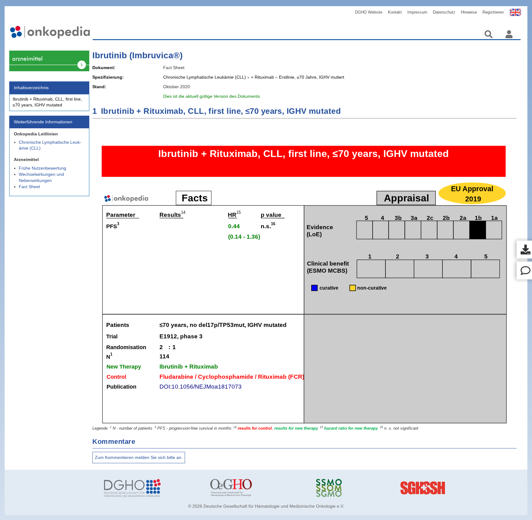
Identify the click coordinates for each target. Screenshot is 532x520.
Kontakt (395, 12)
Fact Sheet (29, 186)
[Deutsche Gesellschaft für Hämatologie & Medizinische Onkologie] (152, 488)
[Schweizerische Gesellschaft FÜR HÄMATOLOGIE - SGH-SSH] (470, 488)
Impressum (417, 12)
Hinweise (469, 12)
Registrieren (493, 12)
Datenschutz (444, 12)
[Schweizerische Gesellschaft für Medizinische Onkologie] (364, 488)
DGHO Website (368, 12)
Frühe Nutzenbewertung (42, 168)
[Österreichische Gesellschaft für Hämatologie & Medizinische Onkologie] (258, 488)
